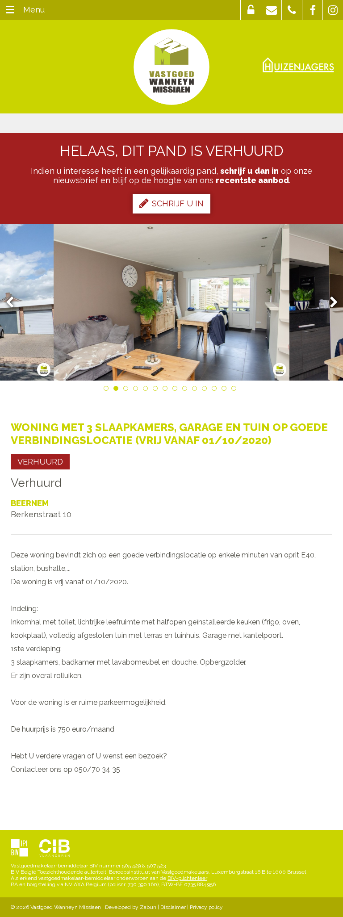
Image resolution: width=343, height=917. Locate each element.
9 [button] (186, 390)
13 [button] (226, 390)
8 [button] (176, 390)
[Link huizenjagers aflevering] (298, 64)
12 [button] (216, 390)
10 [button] (196, 390)
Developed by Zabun (130, 907)
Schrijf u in (178, 203)
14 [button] (235, 390)
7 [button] (167, 390)
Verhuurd (40, 461)
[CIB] (54, 848)
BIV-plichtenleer (187, 878)
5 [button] (147, 390)
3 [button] (127, 390)
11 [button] (206, 390)
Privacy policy (206, 907)
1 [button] (108, 390)
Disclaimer (173, 907)
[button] (251, 10)
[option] (172, 302)
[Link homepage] (171, 67)
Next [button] (329, 302)
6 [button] (157, 390)
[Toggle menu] (10, 10)
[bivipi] (19, 848)
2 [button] (117, 390)
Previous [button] (14, 302)
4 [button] (137, 390)
